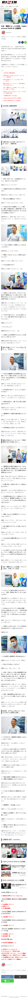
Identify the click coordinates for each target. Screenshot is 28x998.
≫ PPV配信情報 (5, 908)
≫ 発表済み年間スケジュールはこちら (12, 895)
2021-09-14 (8, 32)
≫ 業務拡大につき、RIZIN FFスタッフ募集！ (14, 955)
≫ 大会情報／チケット (7, 904)
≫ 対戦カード (5, 906)
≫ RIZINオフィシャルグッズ (9, 949)
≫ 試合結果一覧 (5, 936)
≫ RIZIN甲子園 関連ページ (8, 942)
